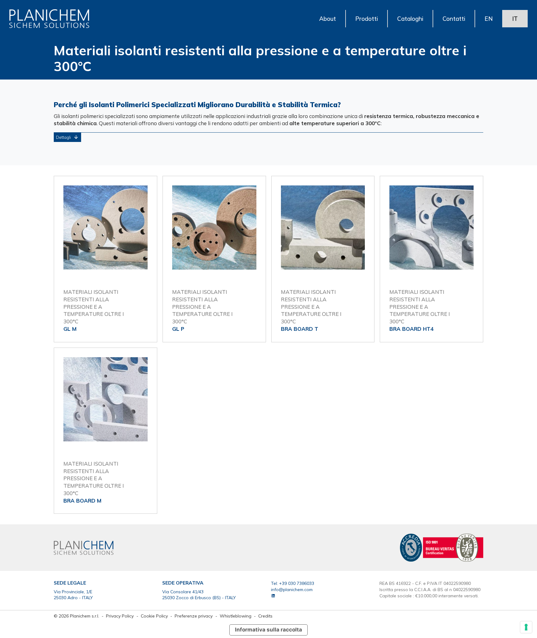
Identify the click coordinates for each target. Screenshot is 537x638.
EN (488, 18)
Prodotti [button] (366, 18)
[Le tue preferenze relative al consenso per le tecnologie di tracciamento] (526, 627)
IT (515, 18)
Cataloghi (410, 18)
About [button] (327, 18)
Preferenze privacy (194, 615)
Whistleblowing (235, 615)
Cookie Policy (155, 615)
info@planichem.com (292, 589)
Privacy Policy (120, 615)
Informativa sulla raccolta (268, 630)
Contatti (454, 18)
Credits (265, 615)
